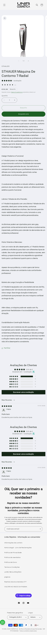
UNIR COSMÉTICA (12, 629)
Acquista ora (23, 114)
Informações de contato (13, 543)
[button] (4, 5)
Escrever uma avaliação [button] (23, 392)
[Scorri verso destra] (28, 61)
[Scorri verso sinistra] (18, 61)
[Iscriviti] (40, 528)
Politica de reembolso (12, 557)
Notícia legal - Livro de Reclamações (18, 547)
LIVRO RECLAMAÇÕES (12, 572)
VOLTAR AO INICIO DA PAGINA (15, 586)
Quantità (5, 96)
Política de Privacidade (13, 552)
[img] (7, 406)
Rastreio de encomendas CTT (15, 582)
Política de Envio (10, 562)
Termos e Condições (12, 567)
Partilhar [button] (7, 348)
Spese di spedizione (17, 92)
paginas (7, 577)
